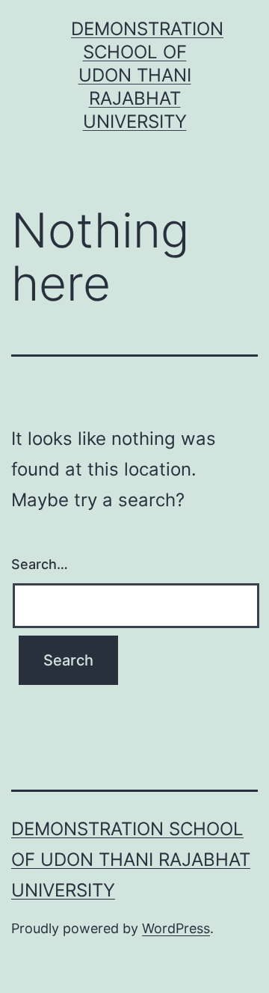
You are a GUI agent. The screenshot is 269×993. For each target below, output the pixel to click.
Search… (39, 564)
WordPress (176, 928)
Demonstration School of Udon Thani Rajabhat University (147, 75)
